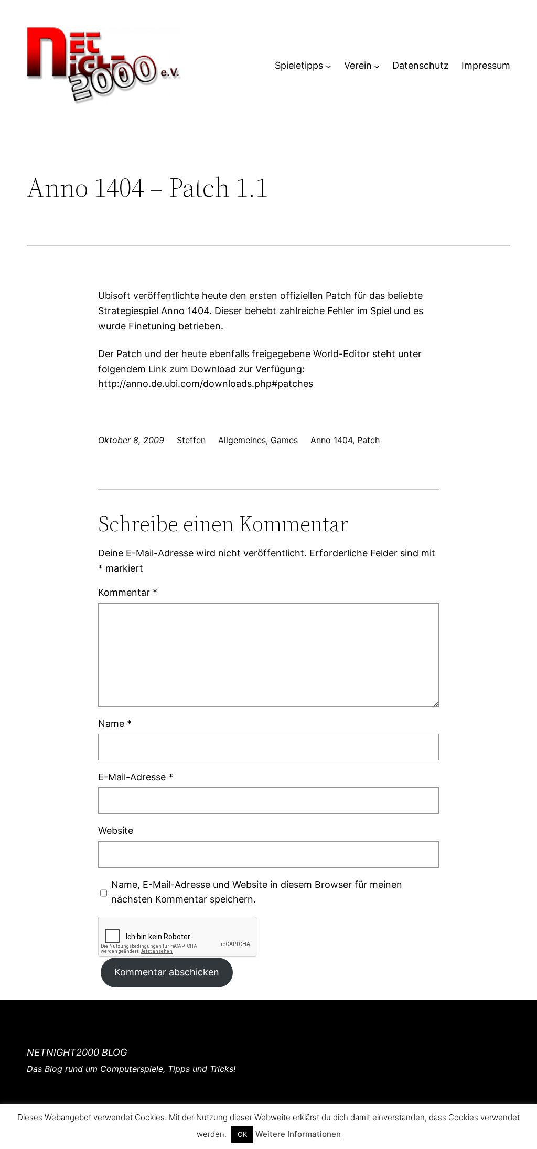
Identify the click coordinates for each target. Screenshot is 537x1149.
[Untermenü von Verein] (377, 66)
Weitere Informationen (298, 1134)
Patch (368, 440)
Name (115, 723)
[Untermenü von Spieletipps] (328, 66)
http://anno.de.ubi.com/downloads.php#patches (205, 383)
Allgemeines (242, 440)
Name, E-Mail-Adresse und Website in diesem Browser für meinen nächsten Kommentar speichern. (256, 892)
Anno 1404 (331, 440)
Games (284, 440)
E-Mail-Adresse (135, 776)
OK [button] (242, 1134)
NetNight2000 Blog (77, 1052)
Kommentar (127, 592)
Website (115, 830)
